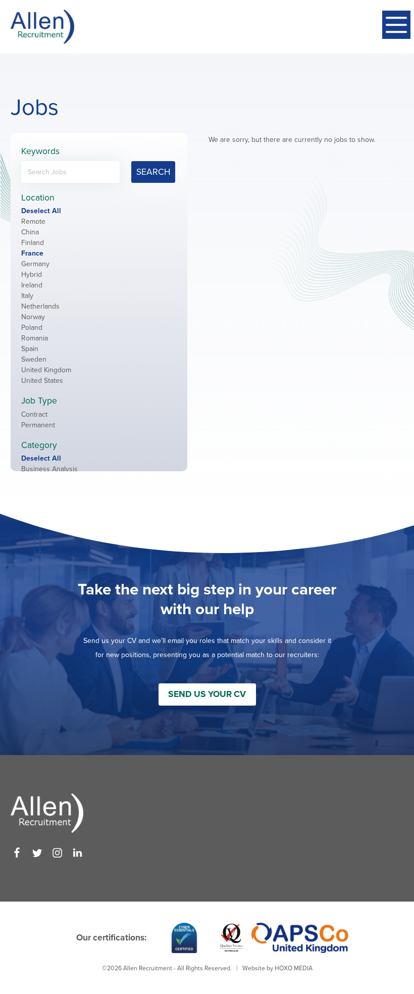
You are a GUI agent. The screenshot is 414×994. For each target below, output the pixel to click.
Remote (33, 221)
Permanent (38, 425)
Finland (32, 242)
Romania (34, 338)
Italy (27, 295)
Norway (33, 317)
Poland (31, 327)
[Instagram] (57, 853)
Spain (29, 348)
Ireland (31, 285)
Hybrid (31, 274)
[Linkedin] (77, 853)
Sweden (33, 359)
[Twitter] (37, 853)
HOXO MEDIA (294, 968)
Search (153, 172)
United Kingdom (46, 370)
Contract (34, 414)
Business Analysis (49, 469)
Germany (35, 264)
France (32, 253)
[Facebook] (17, 853)
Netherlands (40, 306)
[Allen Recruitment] (42, 26)
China (30, 232)
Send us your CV (207, 694)
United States (42, 380)
